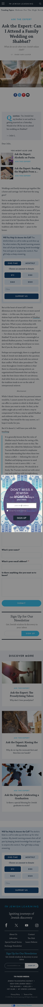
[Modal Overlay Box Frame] (21, 503)
